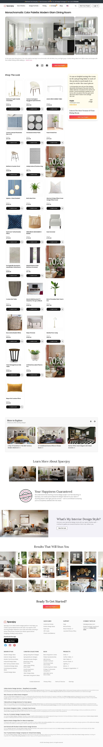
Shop (61, 6)
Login (94, 6)
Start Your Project (85, 6)
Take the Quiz (62, 528)
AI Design (53, 6)
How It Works (21, 6)
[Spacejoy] (9, 5)
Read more (29, 60)
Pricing (44, 6)
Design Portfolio (33, 6)
